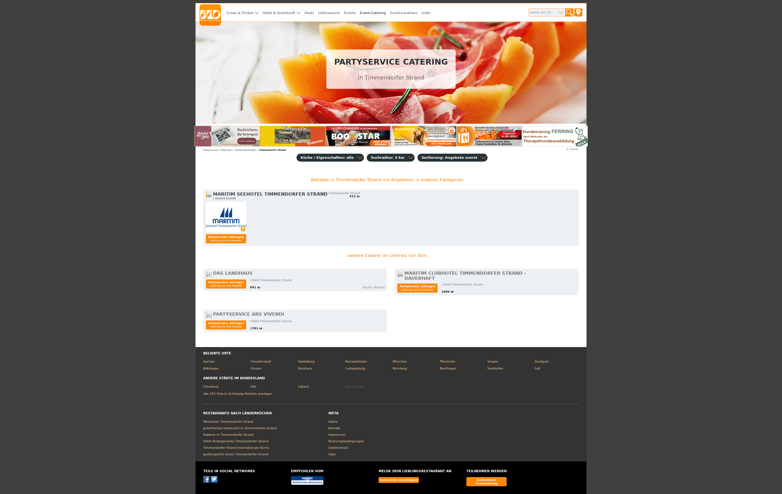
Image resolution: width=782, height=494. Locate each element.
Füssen (256, 368)
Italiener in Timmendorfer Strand (228, 435)
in (218, 150)
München (400, 361)
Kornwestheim (356, 361)
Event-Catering (373, 13)
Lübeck (303, 386)
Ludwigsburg (355, 368)
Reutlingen (448, 368)
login (332, 454)
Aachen (209, 361)
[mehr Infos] (226, 217)
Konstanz (305, 368)
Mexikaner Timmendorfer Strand (228, 421)
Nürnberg (400, 368)
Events (350, 13)
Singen (492, 361)
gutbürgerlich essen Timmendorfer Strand (235, 454)
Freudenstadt (261, 361)
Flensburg (211, 386)
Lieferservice (329, 13)
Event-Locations (403, 13)
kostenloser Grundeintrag (486, 481)
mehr (426, 13)
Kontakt (334, 428)
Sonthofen (495, 368)
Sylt (537, 368)
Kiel (253, 386)
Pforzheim (447, 361)
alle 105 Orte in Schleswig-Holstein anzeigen (237, 394)
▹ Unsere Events (224, 198)
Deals (309, 13)
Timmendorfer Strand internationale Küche (236, 448)
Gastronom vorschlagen (399, 480)
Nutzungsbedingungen (346, 441)
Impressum (337, 435)
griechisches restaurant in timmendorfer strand (240, 428)
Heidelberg (306, 361)
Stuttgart (542, 361)
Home (332, 421)
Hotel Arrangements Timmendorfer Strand (235, 441)
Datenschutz (338, 448)
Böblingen (211, 368)
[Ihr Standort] (578, 12)
